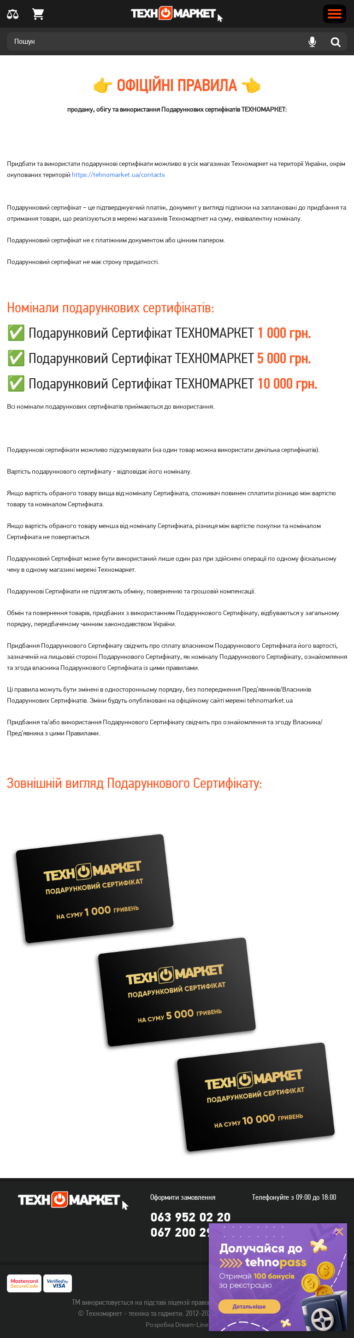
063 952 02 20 (190, 1216)
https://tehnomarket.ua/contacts (118, 174)
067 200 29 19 (190, 1232)
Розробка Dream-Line (177, 1324)
